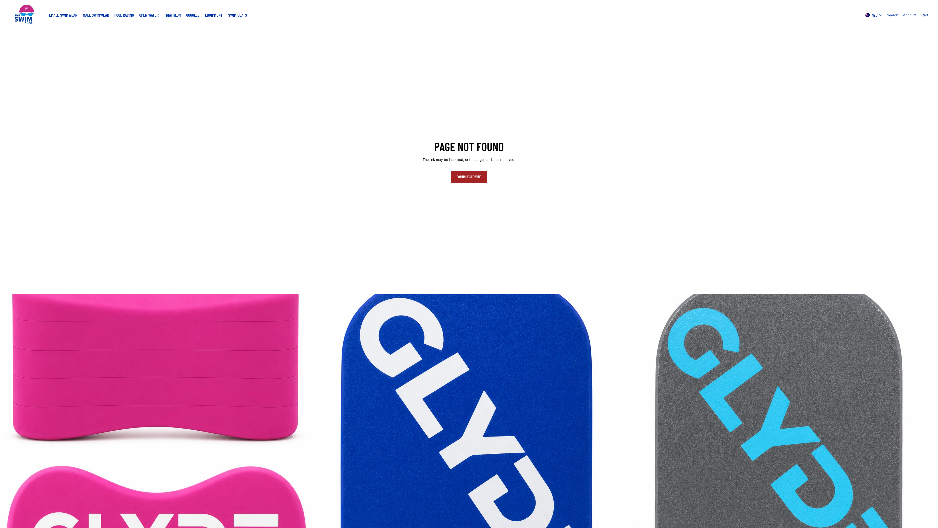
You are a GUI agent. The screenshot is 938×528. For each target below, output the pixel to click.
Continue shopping (469, 177)
